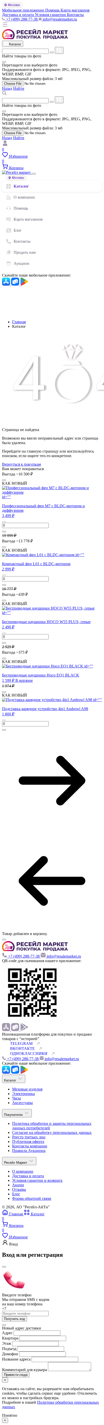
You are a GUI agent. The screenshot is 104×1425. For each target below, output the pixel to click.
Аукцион (21, 263)
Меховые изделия (27, 1089)
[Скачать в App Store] (6, 284)
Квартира (10, 1338)
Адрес (7, 1333)
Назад (7, 88)
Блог (18, 230)
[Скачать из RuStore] (15, 284)
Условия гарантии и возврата (37, 1180)
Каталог (21, 186)
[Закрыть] (34, 174)
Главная (19, 322)
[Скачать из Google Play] (24, 284)
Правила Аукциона (28, 1150)
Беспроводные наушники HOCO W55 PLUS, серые (46, 622)
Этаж (7, 1343)
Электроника (23, 1094)
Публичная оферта (28, 1141)
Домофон (10, 1354)
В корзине (24, 680)
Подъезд (9, 1349)
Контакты (22, 241)
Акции (18, 1185)
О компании (24, 197)
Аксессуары (22, 1103)
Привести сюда (16, 1375)
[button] (8, 516)
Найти (18, 88)
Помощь (21, 208)
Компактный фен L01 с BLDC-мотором (36, 564)
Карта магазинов (28, 219)
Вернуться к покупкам (21, 464)
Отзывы (19, 1189)
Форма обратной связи (31, 1198)
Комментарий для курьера (25, 1370)
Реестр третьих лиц (28, 1137)
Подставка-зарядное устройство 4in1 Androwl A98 (45, 709)
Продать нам (25, 252)
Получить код (14, 1319)
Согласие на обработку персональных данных (52, 1132)
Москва (14, 5)
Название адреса (17, 1359)
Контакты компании (29, 1146)
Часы (16, 1098)
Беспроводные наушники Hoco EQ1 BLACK (40, 675)
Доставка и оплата (28, 1176)
